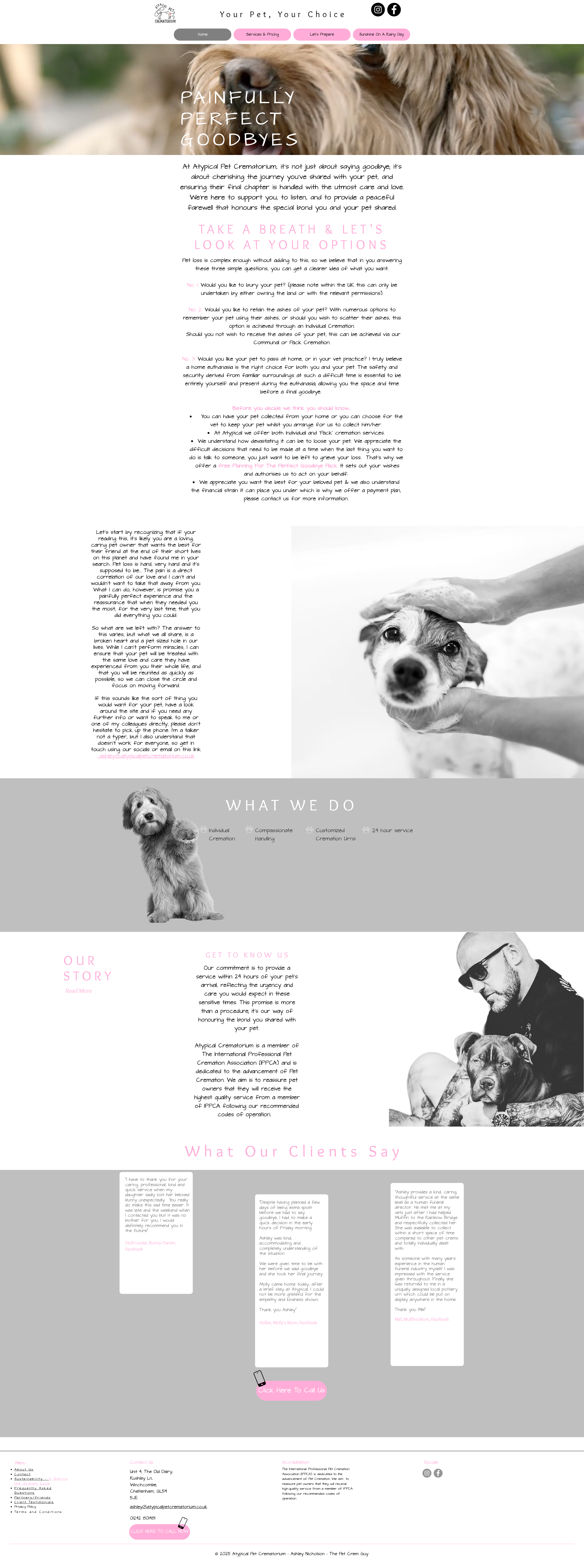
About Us (24, 1469)
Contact (22, 1474)
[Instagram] (378, 9)
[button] (262, 35)
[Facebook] (394, 9)
